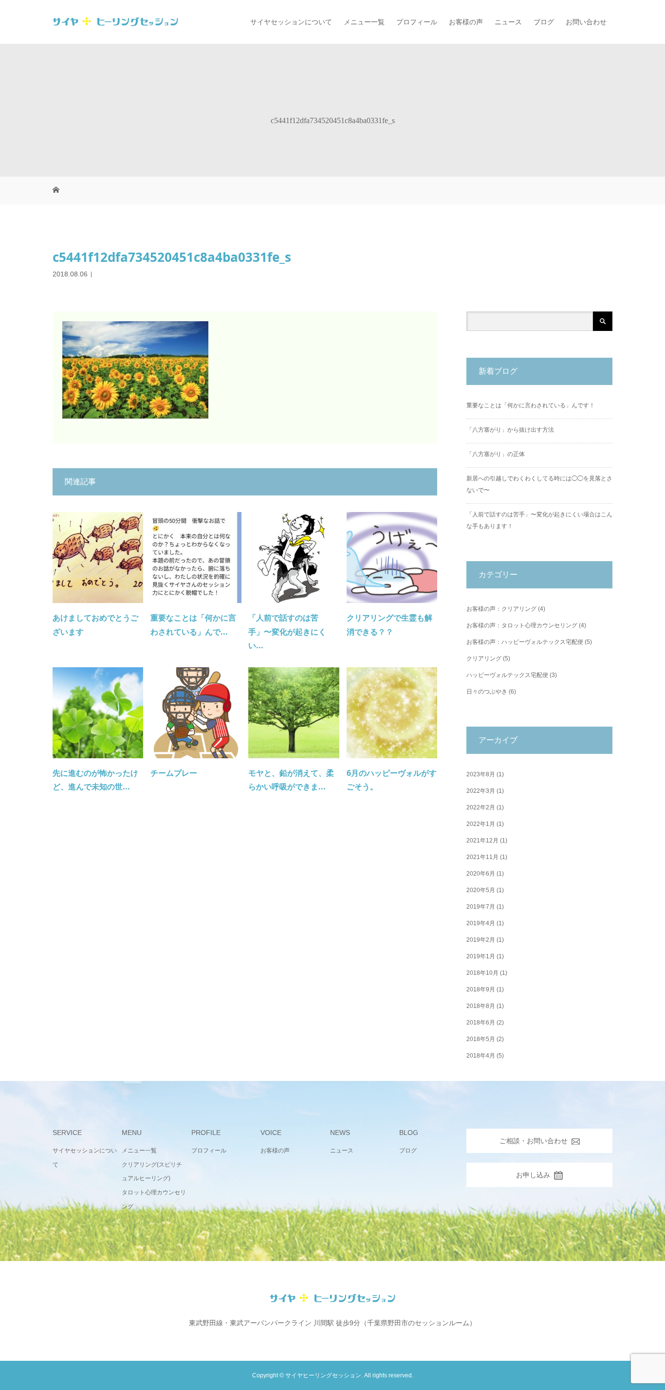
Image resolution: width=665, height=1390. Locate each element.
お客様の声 (466, 22)
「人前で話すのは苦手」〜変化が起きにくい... (287, 631)
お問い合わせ (586, 22)
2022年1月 (480, 824)
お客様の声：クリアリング (501, 608)
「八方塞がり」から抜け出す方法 (510, 429)
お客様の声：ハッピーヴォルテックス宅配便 (524, 642)
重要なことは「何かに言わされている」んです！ (530, 405)
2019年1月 (480, 956)
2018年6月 (480, 1022)
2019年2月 (480, 939)
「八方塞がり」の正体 (495, 454)
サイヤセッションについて (291, 22)
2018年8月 (480, 1006)
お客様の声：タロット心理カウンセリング (521, 625)
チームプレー (173, 773)
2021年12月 (482, 840)
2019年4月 (480, 923)
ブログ (544, 22)
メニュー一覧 (364, 22)
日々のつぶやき (486, 691)
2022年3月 (480, 790)
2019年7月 (480, 906)
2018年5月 (480, 1039)
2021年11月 (482, 857)
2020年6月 (480, 873)
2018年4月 (480, 1055)
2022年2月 (480, 807)
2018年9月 (480, 989)
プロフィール (416, 22)
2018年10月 (482, 972)
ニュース (508, 22)
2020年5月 (480, 890)
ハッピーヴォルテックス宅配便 (507, 675)
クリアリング (483, 658)
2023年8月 (480, 774)
